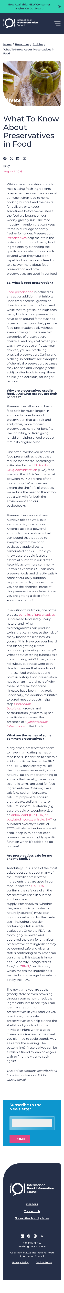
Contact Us (32, 1211)
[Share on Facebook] (5, 158)
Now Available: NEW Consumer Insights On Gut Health (29, 6)
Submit (20, 1139)
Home (7, 44)
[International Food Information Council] (20, 23)
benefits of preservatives (37, 614)
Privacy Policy (20, 1262)
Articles (38, 44)
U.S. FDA (37, 886)
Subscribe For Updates (32, 1218)
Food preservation (20, 292)
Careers (32, 1204)
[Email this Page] (24, 158)
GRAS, (25, 966)
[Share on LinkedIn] (17, 158)
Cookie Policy (44, 1262)
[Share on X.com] (11, 158)
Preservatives (17, 238)
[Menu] (57, 23)
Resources (22, 44)
